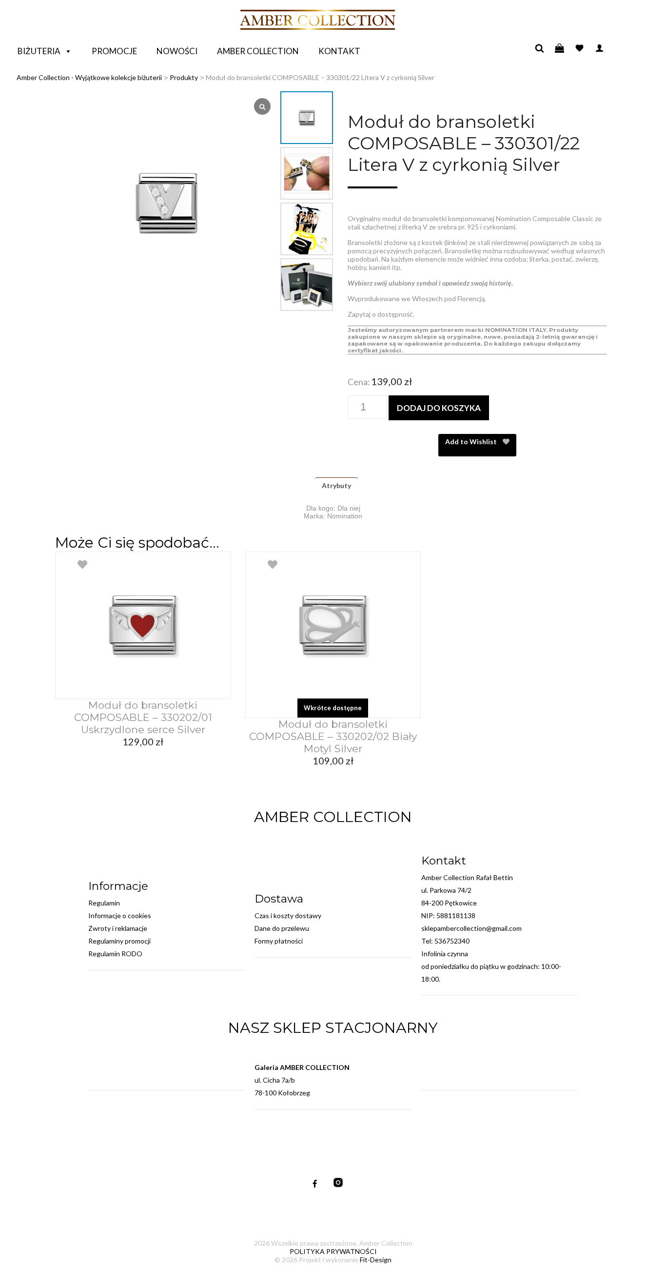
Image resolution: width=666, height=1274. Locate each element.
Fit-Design (376, 1259)
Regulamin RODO (115, 953)
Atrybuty (336, 485)
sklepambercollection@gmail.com (471, 928)
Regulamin (104, 903)
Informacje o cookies (119, 915)
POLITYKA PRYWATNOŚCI (333, 1251)
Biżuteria (39, 51)
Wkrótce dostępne (333, 708)
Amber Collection (258, 51)
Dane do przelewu (282, 928)
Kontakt (339, 51)
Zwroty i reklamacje (117, 928)
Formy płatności (279, 941)
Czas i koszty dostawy (288, 915)
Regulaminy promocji (119, 941)
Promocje (114, 51)
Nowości (177, 51)
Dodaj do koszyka (439, 408)
